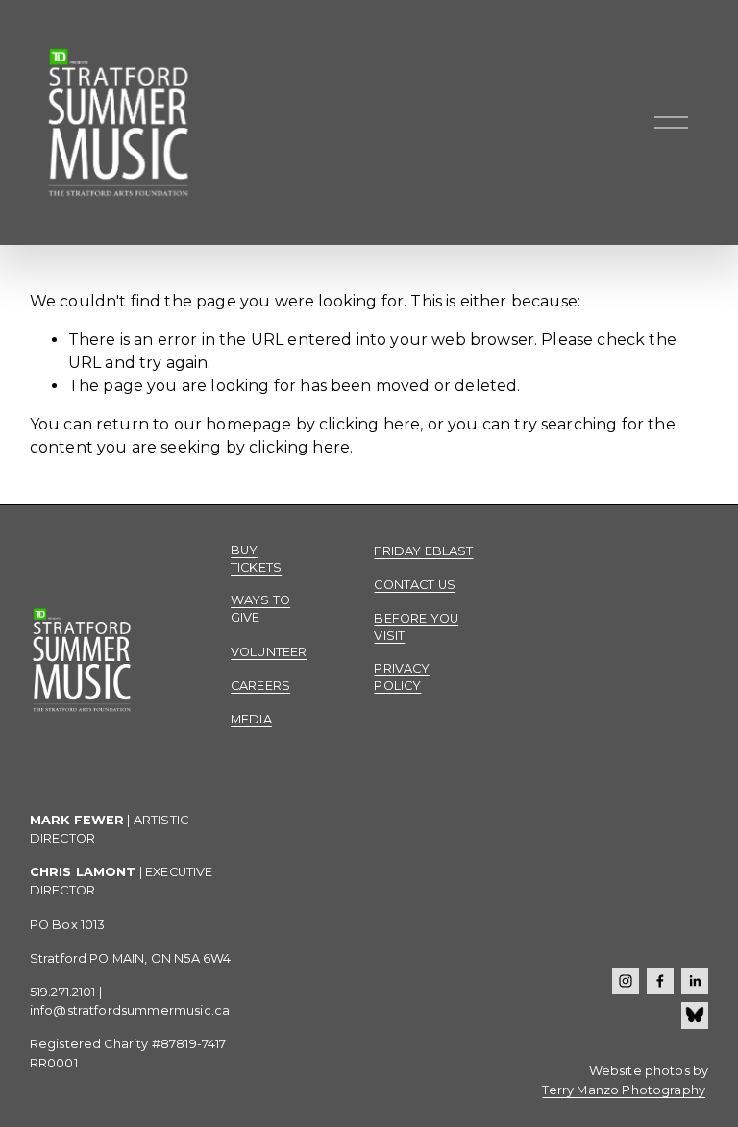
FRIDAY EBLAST (423, 551)
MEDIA (251, 719)
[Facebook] (660, 981)
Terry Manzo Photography (623, 1090)
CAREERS (260, 685)
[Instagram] (625, 981)
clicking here (369, 424)
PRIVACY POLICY (402, 677)
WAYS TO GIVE (260, 609)
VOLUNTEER (269, 652)
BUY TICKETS (256, 559)
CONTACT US (414, 584)
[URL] (694, 1015)
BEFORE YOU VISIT (416, 627)
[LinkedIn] (694, 981)
